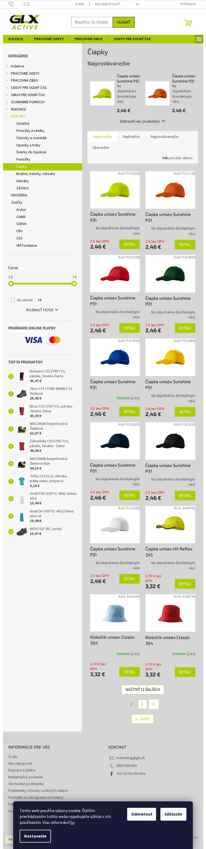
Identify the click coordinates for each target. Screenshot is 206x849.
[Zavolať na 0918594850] (16, 4)
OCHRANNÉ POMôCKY (28, 102)
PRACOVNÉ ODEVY (25, 73)
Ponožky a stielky (30, 131)
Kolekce (17, 66)
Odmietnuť (141, 814)
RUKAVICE (18, 109)
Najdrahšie (131, 136)
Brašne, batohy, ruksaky (35, 174)
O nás (79, 4)
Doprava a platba (21, 770)
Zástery (22, 188)
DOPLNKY (18, 116)
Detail (129, 244)
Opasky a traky (28, 145)
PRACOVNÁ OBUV (24, 80)
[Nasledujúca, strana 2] (143, 704)
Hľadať (123, 22)
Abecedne (101, 147)
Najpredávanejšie (165, 136)
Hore (145, 719)
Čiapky (21, 166)
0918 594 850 (126, 765)
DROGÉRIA (19, 195)
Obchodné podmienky (26, 784)
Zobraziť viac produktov (140, 121)
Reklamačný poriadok (25, 777)
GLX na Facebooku (131, 773)
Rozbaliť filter (39, 310)
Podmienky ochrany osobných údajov (38, 790)
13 (154, 704)
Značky (17, 202)
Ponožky (23, 159)
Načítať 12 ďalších (143, 689)
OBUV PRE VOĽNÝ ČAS (28, 95)
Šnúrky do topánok (31, 152)
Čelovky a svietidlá (31, 138)
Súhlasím (173, 814)
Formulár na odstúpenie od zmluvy (36, 797)
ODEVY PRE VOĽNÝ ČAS (29, 87)
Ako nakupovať (107, 4)
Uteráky (22, 181)
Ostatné (23, 123)
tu (72, 822)
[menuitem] (15, 39)
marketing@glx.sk (130, 758)
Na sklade (29, 300)
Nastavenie (35, 836)
